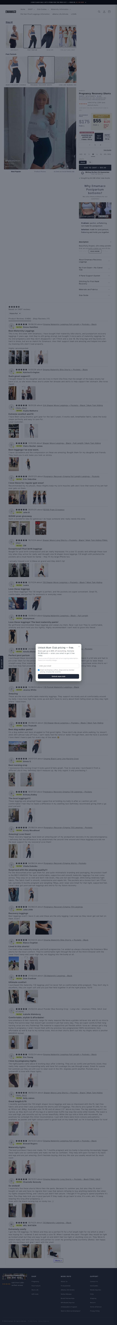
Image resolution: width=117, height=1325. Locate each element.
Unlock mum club (58, 676)
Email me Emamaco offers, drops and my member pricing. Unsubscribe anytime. (57, 671)
